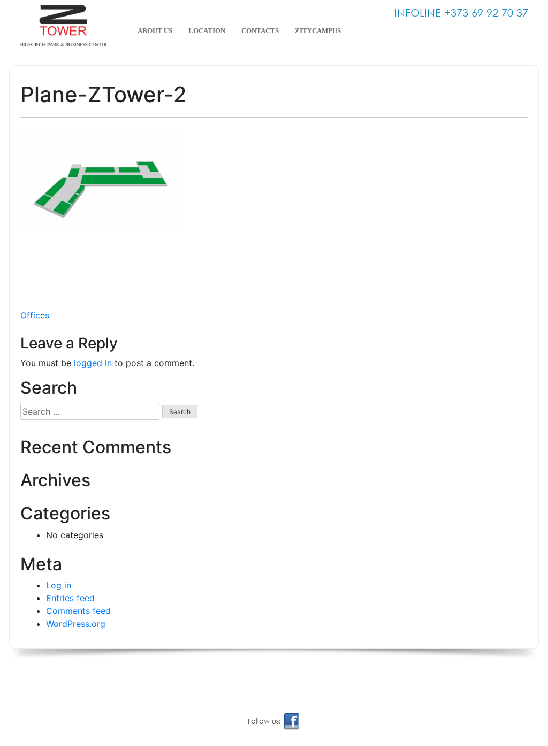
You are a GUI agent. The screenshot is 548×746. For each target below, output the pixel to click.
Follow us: (265, 721)
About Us (155, 31)
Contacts (260, 31)
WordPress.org (75, 623)
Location (206, 31)
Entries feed (70, 598)
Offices (34, 315)
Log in (58, 585)
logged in (93, 363)
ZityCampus (318, 31)
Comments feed (78, 610)
